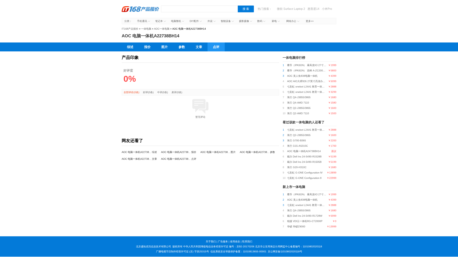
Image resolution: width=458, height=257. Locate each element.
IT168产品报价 (140, 12)
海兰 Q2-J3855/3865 (299, 108)
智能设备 (226, 21)
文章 (199, 47)
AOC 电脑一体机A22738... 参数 (257, 152)
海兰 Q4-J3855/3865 (299, 97)
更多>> (310, 21)
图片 (164, 47)
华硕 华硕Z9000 (296, 226)
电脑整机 (176, 21)
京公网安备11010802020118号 (285, 251)
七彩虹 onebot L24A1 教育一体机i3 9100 (310, 86)
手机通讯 (142, 21)
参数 (182, 47)
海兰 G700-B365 (296, 140)
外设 (210, 21)
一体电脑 (146, 28)
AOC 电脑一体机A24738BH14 (304, 151)
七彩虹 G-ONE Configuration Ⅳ (305, 172)
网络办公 (291, 21)
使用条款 (235, 241)
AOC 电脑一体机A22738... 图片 (218, 152)
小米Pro (327, 8)
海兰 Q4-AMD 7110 (298, 102)
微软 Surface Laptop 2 (291, 8)
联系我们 (247, 241)
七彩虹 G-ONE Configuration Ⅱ (304, 178)
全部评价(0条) (131, 92)
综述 (130, 47)
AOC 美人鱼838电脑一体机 (302, 75)
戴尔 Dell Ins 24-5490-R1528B (304, 156)
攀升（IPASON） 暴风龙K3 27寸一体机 (309, 65)
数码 (259, 21)
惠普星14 (313, 8)
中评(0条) (162, 92)
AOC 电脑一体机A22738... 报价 (178, 152)
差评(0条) (177, 92)
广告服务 (223, 241)
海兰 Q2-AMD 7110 (298, 113)
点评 (216, 47)
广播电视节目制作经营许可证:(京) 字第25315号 (182, 251)
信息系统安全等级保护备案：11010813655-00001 (238, 251)
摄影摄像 (244, 21)
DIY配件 (194, 21)
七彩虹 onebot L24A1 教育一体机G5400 (309, 91)
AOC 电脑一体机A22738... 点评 (178, 158)
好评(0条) (148, 92)
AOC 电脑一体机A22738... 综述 (139, 152)
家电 (274, 21)
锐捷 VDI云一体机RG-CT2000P (304, 221)
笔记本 (159, 21)
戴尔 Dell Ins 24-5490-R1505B (304, 161)
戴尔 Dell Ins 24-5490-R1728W (304, 215)
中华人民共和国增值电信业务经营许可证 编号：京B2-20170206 (218, 246)
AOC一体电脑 (161, 28)
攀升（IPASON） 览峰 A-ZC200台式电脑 (310, 70)
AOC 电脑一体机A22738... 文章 (139, 158)
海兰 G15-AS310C (297, 145)
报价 (147, 47)
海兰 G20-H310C (296, 167)
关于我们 (211, 241)
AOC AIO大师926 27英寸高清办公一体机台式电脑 (315, 81)
